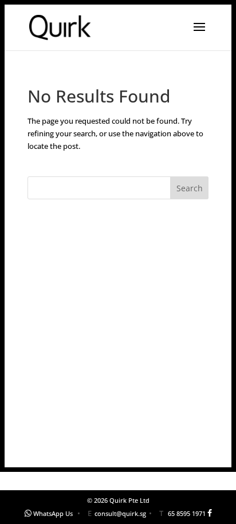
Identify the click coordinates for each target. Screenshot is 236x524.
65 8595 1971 (186, 513)
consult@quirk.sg (120, 513)
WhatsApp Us (53, 513)
